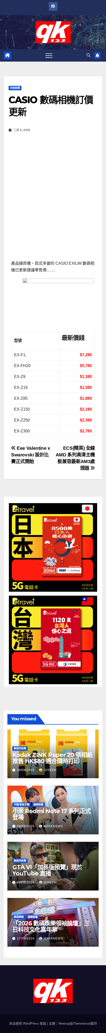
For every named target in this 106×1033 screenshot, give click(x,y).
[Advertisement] (53, 199)
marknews (53, 826)
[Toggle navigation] (48, 55)
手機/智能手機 (21, 804)
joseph (50, 770)
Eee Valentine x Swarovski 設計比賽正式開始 (30, 455)
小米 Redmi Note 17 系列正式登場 (51, 814)
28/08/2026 (26, 770)
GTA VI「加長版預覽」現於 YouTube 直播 (47, 870)
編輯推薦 (38, 804)
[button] (88, 55)
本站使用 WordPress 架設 (28, 1023)
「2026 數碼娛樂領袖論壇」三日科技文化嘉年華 (50, 926)
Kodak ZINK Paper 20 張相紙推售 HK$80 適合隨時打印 (52, 758)
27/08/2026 (26, 938)
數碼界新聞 (20, 748)
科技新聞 (15, 88)
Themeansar (82, 1023)
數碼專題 (19, 917)
